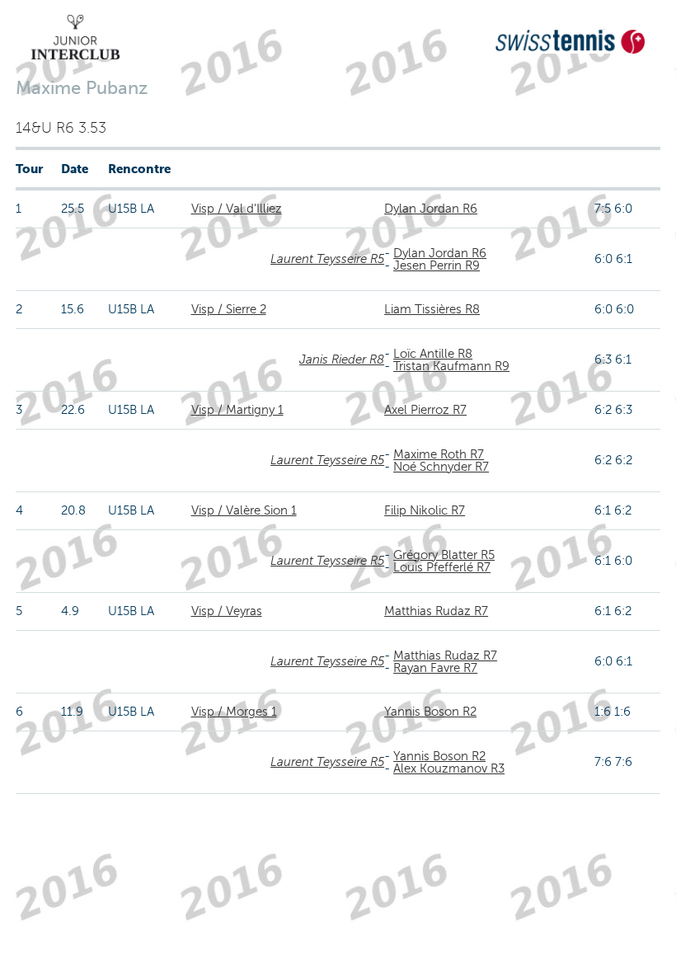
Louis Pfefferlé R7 (442, 567)
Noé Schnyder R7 (441, 466)
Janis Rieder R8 (341, 359)
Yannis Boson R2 (430, 711)
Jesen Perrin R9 (436, 265)
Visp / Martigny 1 (237, 409)
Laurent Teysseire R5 (327, 259)
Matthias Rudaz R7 (436, 611)
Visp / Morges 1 (234, 711)
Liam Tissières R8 (432, 309)
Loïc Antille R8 (432, 353)
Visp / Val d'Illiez (236, 208)
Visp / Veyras (226, 611)
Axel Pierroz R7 (425, 409)
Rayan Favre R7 (435, 668)
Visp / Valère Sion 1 (244, 510)
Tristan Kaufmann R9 (451, 366)
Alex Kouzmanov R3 (449, 768)
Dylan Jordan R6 (430, 208)
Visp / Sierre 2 (228, 309)
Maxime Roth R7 (438, 454)
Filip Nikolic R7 (424, 510)
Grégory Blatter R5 (444, 555)
